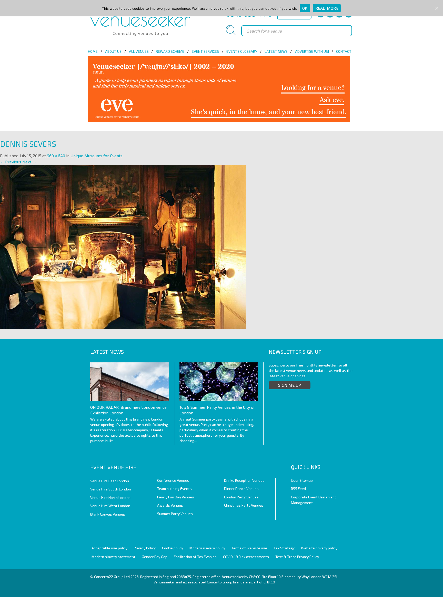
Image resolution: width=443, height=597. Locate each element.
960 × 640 (56, 155)
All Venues (139, 51)
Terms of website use (249, 548)
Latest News (276, 51)
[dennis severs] (123, 246)
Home (93, 51)
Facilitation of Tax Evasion (195, 556)
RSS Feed (298, 488)
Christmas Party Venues (243, 505)
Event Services (205, 51)
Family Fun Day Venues (175, 497)
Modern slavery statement (113, 556)
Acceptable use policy (109, 548)
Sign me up (289, 385)
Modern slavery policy (207, 548)
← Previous (10, 161)
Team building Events (174, 488)
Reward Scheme (170, 51)
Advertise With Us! (312, 51)
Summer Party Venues (175, 513)
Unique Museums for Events (97, 155)
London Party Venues (241, 497)
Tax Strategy (284, 548)
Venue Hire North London (110, 497)
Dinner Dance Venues (241, 488)
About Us (113, 51)
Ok (305, 8)
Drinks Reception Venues (244, 480)
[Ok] (436, 8)
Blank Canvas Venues (107, 514)
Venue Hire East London (109, 481)
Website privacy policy (319, 548)
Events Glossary (241, 51)
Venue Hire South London (110, 489)
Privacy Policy (145, 548)
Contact (343, 51)
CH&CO (269, 582)
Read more (326, 8)
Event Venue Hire (113, 467)
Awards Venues (170, 505)
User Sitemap (302, 480)
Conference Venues (173, 480)
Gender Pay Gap (154, 556)
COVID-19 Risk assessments (246, 556)
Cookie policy (172, 548)
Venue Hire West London (110, 506)
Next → (29, 161)
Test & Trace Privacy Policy (297, 556)
